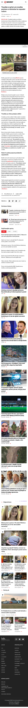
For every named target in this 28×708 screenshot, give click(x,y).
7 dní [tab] (9, 231)
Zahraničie (17, 665)
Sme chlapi (3, 665)
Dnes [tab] (4, 231)
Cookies (3, 691)
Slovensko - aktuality (20, 663)
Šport (2, 659)
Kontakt (3, 684)
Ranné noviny (18, 656)
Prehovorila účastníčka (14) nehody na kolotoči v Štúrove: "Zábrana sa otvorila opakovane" (12, 256)
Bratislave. (4, 91)
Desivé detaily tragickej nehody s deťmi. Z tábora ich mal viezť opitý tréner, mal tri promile (13, 235)
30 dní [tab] (14, 231)
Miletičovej (18, 77)
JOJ (2, 648)
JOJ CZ (2, 654)
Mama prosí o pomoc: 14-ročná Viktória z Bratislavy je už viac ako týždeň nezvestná (13, 246)
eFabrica (17, 703)
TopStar (3, 663)
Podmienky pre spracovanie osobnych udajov (6, 688)
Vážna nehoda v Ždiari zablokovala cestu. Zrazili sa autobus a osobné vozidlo (13, 262)
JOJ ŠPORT (3, 652)
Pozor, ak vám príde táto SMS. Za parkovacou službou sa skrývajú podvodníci (12, 267)
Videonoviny (17, 654)
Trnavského (7, 146)
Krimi (16, 667)
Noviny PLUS (17, 652)
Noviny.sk (17, 648)
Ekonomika (17, 672)
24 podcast (17, 661)
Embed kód (25, 46)
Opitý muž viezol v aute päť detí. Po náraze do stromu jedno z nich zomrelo (12, 241)
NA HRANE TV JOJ (18, 659)
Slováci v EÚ (17, 674)
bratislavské (10, 161)
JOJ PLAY (3, 650)
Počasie (3, 672)
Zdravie (3, 667)
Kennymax (17, 702)
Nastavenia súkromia (6, 694)
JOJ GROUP (3, 656)
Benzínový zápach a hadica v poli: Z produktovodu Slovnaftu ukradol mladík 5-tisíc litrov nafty (13, 251)
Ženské (3, 661)
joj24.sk (16, 650)
